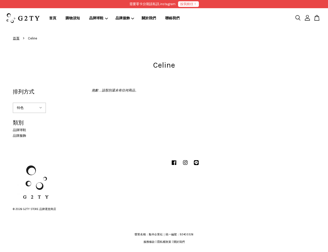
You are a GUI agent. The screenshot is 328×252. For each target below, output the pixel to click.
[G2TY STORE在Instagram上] (185, 165)
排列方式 (23, 92)
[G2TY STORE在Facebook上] (174, 165)
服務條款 (149, 242)
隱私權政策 (164, 242)
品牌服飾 (123, 18)
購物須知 (73, 18)
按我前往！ (188, 4)
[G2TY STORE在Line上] (196, 165)
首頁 (52, 18)
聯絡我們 (172, 18)
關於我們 (149, 18)
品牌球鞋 (96, 18)
